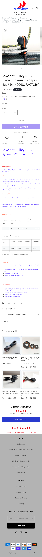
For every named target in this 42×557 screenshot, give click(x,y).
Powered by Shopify (29, 553)
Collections (21, 444)
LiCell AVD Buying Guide (21, 461)
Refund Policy (21, 492)
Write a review (21, 419)
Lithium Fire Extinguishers (21, 467)
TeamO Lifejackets (20, 455)
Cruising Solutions (16, 553)
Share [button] (6, 321)
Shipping (4, 92)
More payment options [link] (21, 132)
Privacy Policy (21, 487)
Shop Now (21, 526)
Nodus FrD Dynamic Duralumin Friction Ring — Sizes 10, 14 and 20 (30, 358)
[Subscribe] (32, 518)
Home (4, 18)
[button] (4, 7)
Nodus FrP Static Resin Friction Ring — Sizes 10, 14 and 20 (11, 392)
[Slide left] (16, 68)
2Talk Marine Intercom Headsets (21, 450)
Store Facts (21, 473)
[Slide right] (26, 68)
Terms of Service (21, 498)
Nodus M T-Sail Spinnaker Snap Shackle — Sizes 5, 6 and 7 (30, 393)
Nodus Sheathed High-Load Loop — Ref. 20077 (10, 358)
